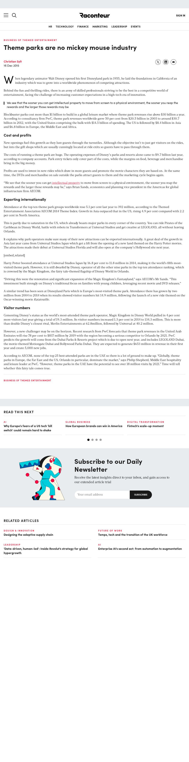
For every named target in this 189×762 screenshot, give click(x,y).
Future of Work (110, 530)
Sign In (180, 15)
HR (50, 26)
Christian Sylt (13, 61)
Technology (65, 26)
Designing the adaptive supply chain (28, 534)
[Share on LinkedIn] (166, 62)
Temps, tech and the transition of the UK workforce (132, 534)
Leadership (119, 26)
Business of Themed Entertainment (30, 40)
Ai (5, 421)
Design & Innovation (19, 530)
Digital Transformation (145, 421)
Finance (83, 26)
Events (135, 26)
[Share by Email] (174, 62)
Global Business (78, 421)
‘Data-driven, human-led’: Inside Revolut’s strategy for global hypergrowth (46, 550)
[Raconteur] (94, 15)
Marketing (100, 26)
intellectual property (65, 183)
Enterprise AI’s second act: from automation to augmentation (140, 548)
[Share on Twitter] (158, 62)
